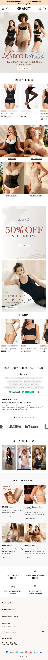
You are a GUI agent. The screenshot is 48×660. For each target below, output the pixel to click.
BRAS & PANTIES (36, 159)
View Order (28, 557)
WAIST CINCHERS (11, 196)
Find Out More (30, 519)
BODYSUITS (12, 159)
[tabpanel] (24, 407)
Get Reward (6, 517)
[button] (3, 9)
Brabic (26, 656)
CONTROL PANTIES (36, 196)
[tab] (14, 417)
